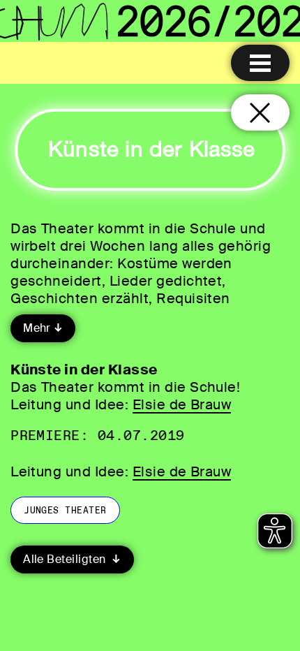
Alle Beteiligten (66, 559)
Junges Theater (65, 510)
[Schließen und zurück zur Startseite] (260, 112)
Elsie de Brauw (182, 404)
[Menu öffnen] (260, 63)
